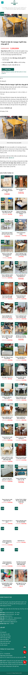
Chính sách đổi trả (4, 639)
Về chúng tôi (3, 81)
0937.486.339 (9, 618)
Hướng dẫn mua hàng (5, 636)
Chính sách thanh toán (5, 641)
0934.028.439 (10, 612)
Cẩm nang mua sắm (5, 634)
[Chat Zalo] (25, 647)
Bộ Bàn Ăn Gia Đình (10, 72)
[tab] (14, 78)
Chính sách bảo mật (5, 643)
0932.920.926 (10, 614)
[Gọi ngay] (25, 652)
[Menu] (2, 2)
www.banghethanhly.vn (10, 620)
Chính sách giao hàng (5, 638)
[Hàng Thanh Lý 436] (14, 2)
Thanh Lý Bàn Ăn (18, 7)
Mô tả (1, 78)
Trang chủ (4, 7)
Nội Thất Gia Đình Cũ (10, 7)
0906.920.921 (8, 616)
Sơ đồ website (3, 645)
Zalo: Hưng (7, 69)
